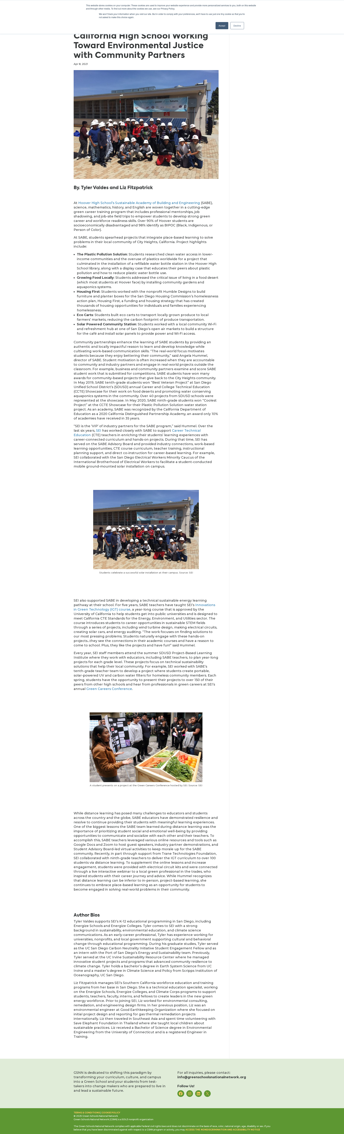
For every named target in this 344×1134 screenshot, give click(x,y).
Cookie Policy (111, 1112)
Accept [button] (222, 25)
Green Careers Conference (109, 689)
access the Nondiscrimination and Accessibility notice (222, 1129)
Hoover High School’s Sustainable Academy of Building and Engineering (139, 203)
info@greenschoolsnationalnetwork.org (211, 1077)
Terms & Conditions (87, 1112)
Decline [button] (237, 25)
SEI (98, 431)
